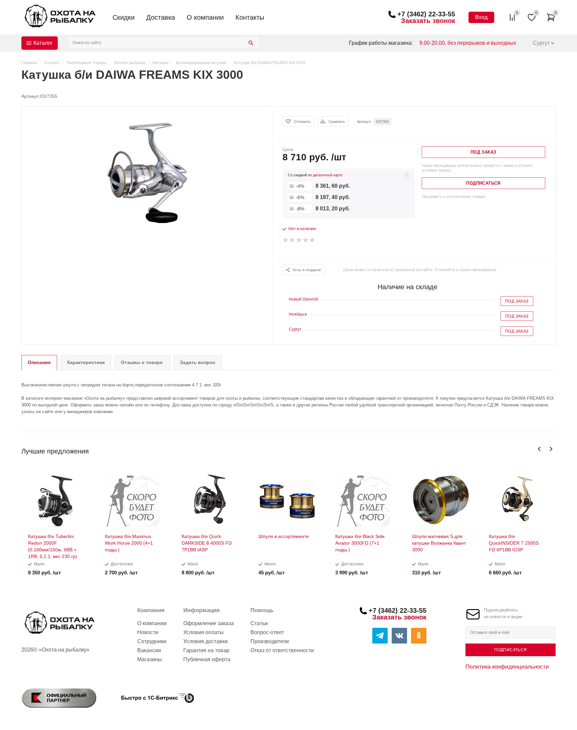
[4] (306, 240)
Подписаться (510, 650)
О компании (205, 17)
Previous (539, 449)
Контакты (249, 17)
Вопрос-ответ (267, 632)
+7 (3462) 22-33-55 (426, 14)
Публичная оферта (206, 659)
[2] (292, 240)
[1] (285, 240)
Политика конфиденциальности (507, 666)
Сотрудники (151, 641)
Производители (269, 641)
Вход (481, 17)
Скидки (124, 17)
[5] (312, 240)
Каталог (43, 43)
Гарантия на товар (206, 650)
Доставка (160, 17)
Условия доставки (205, 641)
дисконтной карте (328, 175)
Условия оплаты (203, 632)
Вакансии (149, 650)
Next (551, 449)
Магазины (149, 659)
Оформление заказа (208, 623)
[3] (299, 240)
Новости (147, 632)
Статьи (259, 623)
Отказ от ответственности (282, 650)
